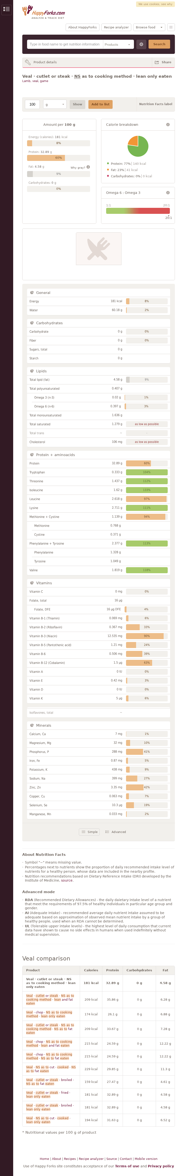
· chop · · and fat (49, 1043)
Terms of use (127, 1166)
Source (111, 1159)
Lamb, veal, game (35, 81)
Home (44, 1159)
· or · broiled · (50, 1107)
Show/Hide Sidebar (6, 10)
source (67, 880)
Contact (126, 1159)
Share (166, 62)
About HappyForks (82, 27)
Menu (171, 27)
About (56, 1159)
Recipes (70, 1159)
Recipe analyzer (116, 27)
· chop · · (49, 1014)
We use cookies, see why (155, 4)
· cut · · (48, 1120)
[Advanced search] (141, 44)
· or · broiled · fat (50, 1082)
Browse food (145, 27)
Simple (93, 832)
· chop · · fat (49, 1056)
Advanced (119, 832)
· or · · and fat (50, 999)
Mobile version (146, 1159)
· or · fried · (48, 1094)
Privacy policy (161, 1166)
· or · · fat (50, 1029)
